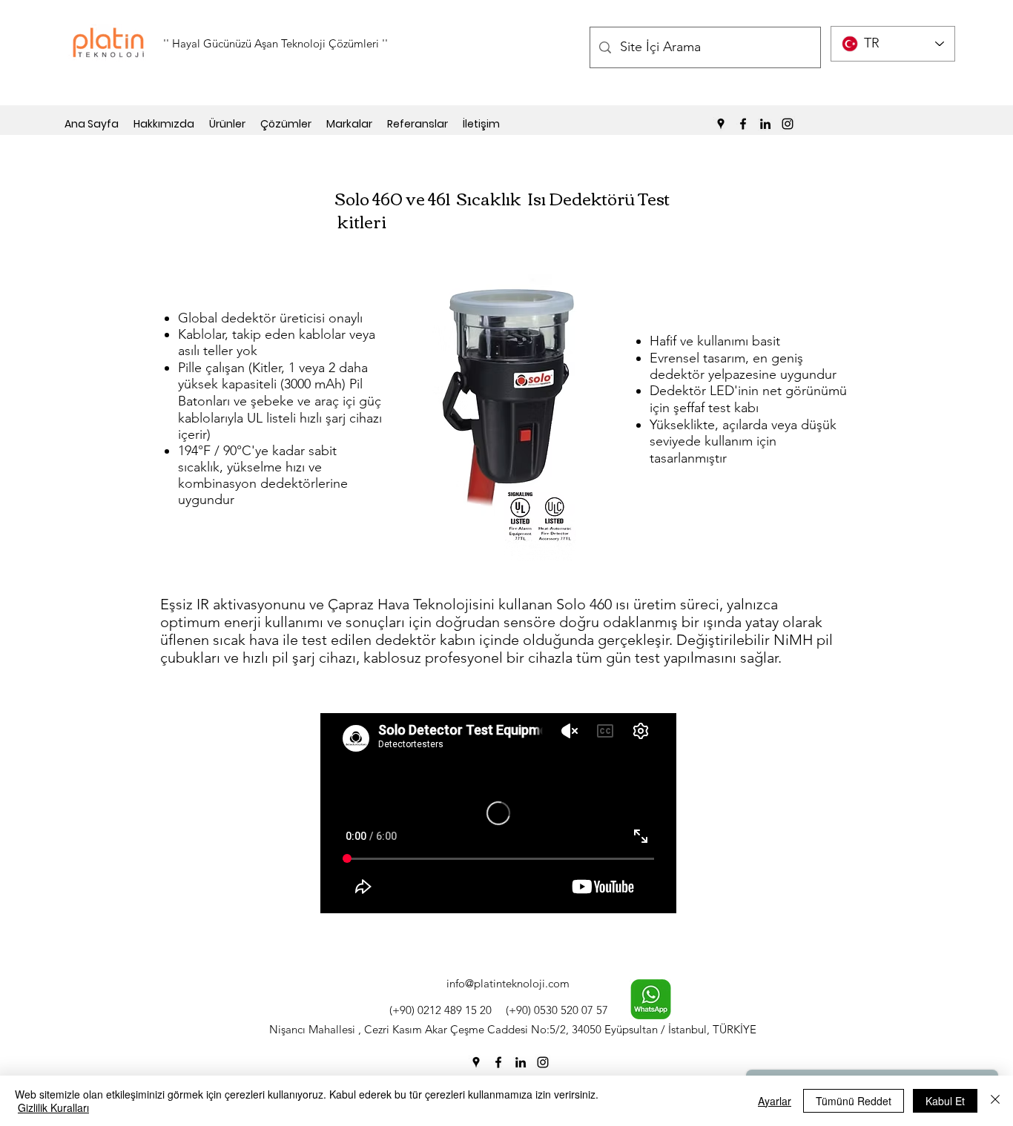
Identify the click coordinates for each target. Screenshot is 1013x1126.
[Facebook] (743, 123)
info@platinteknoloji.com (508, 983)
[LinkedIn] (765, 123)
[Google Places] (720, 123)
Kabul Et (945, 1100)
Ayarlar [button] (774, 1100)
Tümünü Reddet (853, 1100)
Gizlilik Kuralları (53, 1107)
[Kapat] (995, 1100)
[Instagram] (787, 123)
